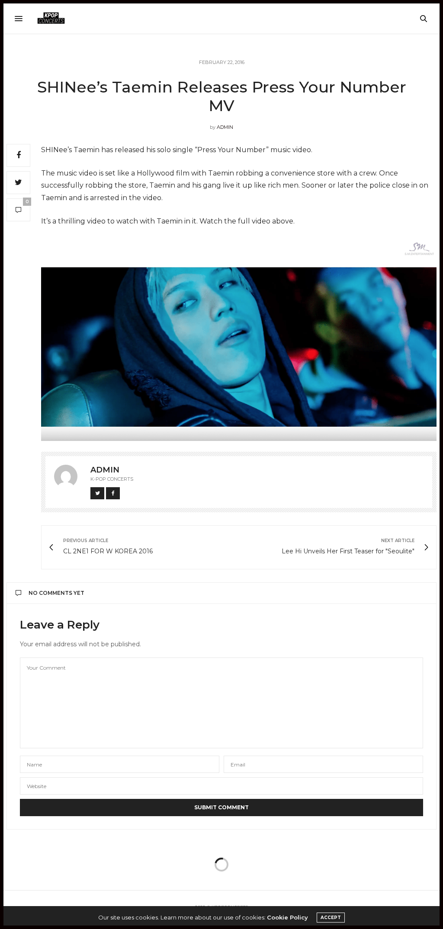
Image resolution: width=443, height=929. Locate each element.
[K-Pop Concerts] (51, 18)
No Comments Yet (56, 593)
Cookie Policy (287, 917)
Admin (225, 127)
